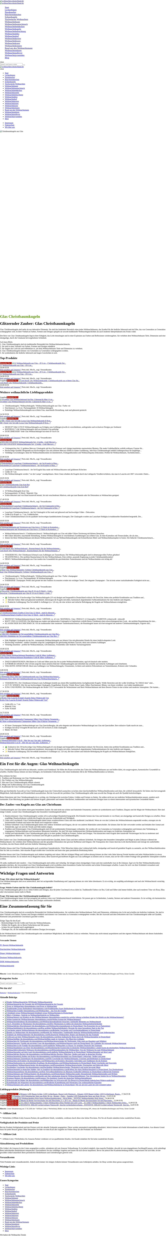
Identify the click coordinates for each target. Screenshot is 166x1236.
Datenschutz (9, 125)
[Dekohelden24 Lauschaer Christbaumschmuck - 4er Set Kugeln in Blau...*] (29, 463)
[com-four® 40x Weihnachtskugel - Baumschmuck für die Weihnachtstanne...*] (30, 548)
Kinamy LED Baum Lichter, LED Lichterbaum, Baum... (99, 1094)
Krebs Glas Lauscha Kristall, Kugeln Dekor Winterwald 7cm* (24, 700)
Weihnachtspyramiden (13, 1229)
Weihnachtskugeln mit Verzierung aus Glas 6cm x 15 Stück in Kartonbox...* (29, 529)
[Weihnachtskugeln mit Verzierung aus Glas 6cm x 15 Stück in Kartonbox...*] (30, 527)
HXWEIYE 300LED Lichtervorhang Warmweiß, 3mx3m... (107, 1105)
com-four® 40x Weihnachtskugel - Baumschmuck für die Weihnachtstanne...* (30, 551)
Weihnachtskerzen (12, 1213)
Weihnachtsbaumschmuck (15, 1200)
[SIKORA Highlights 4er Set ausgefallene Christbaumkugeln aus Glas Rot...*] (30, 634)
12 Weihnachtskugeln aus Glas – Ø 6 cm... (16, 365)
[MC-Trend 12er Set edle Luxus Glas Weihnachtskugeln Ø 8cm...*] (26, 421)
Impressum (9, 123)
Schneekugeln (10, 1194)
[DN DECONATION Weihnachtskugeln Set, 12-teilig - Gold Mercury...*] (28, 442)
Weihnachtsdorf (11, 1211)
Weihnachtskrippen (12, 1220)
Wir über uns (10, 127)
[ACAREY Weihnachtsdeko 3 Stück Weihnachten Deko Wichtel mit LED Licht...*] (51, 1103)
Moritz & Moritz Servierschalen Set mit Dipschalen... (93, 1101)
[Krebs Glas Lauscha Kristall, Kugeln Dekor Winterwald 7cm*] (24, 698)
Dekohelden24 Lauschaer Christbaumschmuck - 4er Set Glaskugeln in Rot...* (30, 508)
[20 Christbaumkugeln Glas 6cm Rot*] (15, 485)
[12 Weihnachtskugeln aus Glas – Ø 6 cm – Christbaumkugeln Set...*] (39, 363)
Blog (7, 1231)
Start (6, 1185)
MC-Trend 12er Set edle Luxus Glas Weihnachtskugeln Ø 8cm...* (25, 423)
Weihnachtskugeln (7, 966)
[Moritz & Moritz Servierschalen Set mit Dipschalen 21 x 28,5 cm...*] (46, 1101)
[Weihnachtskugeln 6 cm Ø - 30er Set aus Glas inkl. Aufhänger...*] (25, 740)
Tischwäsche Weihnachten (15, 1196)
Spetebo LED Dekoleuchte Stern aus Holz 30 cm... (86, 1096)
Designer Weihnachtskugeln (11, 957)
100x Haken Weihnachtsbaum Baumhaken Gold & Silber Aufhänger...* (27, 657)
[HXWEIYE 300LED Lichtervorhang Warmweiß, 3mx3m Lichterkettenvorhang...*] (51, 1105)
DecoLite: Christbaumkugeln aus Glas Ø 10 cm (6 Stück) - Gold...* (26, 593)
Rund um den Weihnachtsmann (17, 1222)
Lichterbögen (10, 1187)
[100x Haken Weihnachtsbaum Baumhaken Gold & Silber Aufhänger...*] (28, 655)
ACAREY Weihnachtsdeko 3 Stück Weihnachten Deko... (106, 1103)
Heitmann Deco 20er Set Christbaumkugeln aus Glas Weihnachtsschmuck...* (29, 679)
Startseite (3, 993)
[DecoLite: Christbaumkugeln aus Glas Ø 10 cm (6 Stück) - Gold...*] (26, 591)
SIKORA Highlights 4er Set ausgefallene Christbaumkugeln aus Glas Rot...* (29, 636)
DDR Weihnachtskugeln (9, 962)
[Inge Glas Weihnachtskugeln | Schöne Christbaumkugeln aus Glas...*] (27, 570)
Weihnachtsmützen (12, 1224)
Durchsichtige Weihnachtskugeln (12, 949)
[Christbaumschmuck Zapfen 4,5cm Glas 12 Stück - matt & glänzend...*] (28, 613)
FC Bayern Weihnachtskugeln (11, 945)
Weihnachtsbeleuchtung (14, 1207)
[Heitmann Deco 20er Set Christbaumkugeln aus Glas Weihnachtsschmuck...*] (30, 677)
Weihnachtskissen (11, 1215)
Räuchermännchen (12, 1192)
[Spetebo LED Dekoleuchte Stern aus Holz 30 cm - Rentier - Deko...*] (39, 1096)
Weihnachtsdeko (11, 1209)
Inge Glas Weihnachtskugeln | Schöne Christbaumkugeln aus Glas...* (26, 572)
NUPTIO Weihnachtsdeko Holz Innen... (89, 1098)
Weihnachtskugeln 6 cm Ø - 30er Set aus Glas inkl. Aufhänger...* (25, 743)
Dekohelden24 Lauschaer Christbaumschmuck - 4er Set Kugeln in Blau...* (28, 465)
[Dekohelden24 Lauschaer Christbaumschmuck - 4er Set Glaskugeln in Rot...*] (30, 506)
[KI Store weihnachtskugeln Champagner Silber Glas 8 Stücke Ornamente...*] (30, 719)
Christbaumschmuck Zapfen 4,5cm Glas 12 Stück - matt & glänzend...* (27, 615)
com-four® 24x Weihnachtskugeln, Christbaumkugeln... (21, 383)
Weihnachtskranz (11, 1218)
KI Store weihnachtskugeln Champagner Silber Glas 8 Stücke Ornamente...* (29, 721)
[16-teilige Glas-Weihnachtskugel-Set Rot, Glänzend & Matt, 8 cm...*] (27, 399)
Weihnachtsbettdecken (13, 1202)
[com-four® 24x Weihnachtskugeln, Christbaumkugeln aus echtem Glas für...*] (49, 381)
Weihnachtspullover (12, 1226)
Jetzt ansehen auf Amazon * (10, 370)
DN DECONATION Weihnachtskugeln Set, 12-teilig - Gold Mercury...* (28, 444)
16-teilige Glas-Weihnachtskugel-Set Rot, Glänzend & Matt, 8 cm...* (26, 402)
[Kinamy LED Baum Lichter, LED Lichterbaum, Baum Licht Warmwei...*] (48, 1094)
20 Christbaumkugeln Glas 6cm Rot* (14, 487)
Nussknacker (10, 1189)
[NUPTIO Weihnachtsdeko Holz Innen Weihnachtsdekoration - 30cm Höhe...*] (43, 1098)
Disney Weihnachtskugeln (10, 953)
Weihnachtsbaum (11, 1198)
